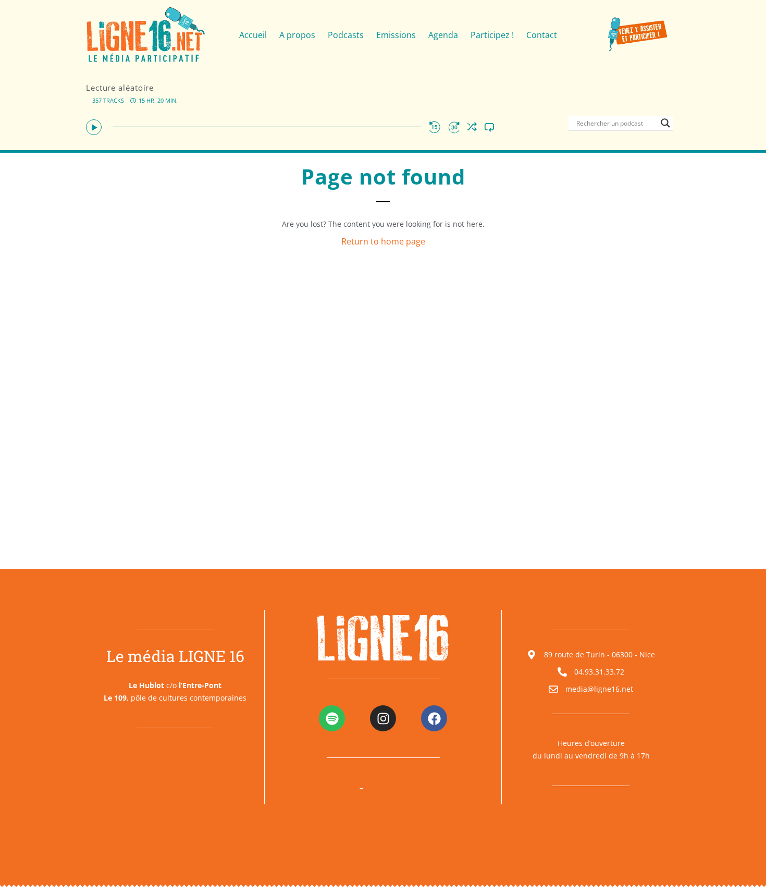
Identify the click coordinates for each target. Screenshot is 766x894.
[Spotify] (332, 718)
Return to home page (383, 241)
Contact (541, 35)
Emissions (396, 35)
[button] (94, 127)
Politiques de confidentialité (420, 787)
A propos (297, 35)
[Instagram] (383, 718)
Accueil (253, 35)
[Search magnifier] (665, 123)
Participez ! (492, 35)
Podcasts (346, 35)
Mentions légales (324, 787)
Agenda (443, 35)
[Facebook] (434, 718)
